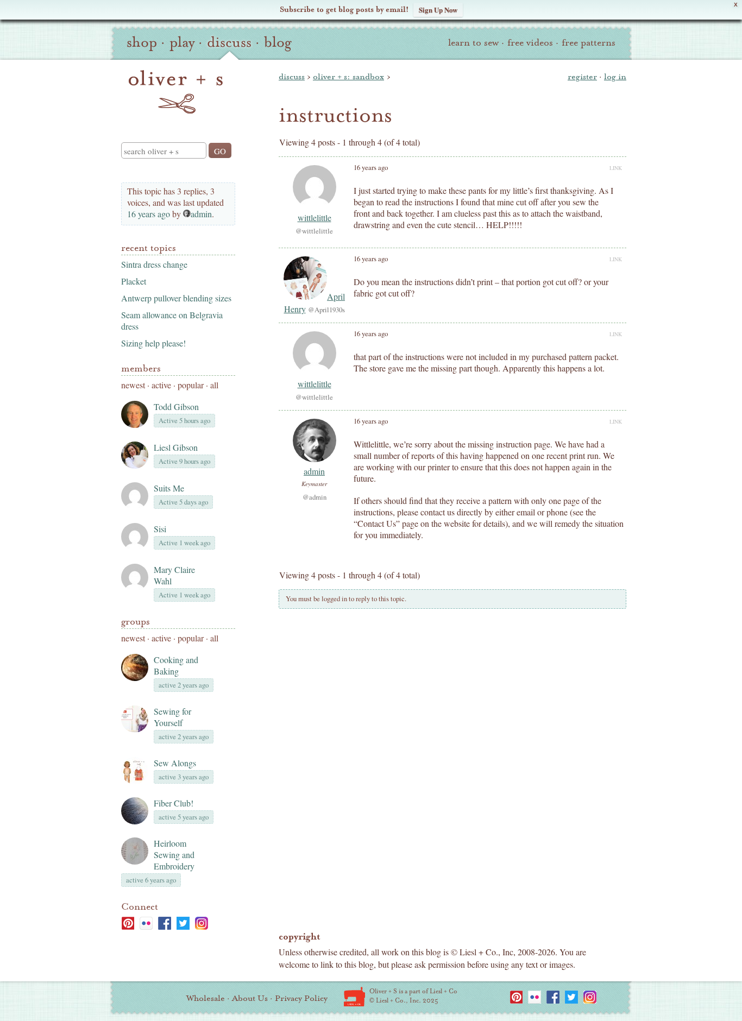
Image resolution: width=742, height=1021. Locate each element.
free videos (530, 42)
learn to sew (473, 42)
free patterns (588, 42)
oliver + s (176, 92)
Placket (133, 281)
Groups (135, 621)
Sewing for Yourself (172, 716)
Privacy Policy (301, 998)
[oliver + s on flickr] (146, 923)
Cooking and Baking (176, 665)
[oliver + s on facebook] (164, 923)
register (582, 76)
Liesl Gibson (176, 447)
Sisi (160, 528)
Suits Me (169, 488)
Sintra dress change (154, 264)
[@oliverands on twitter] (183, 923)
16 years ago (148, 213)
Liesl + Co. (354, 996)
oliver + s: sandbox (348, 76)
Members (141, 368)
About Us (250, 998)
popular (191, 384)
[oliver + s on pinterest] (127, 923)
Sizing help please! (153, 343)
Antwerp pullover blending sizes (176, 298)
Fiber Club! (173, 803)
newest (133, 384)
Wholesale (205, 998)
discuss (229, 42)
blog (278, 42)
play (181, 42)
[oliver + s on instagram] (201, 923)
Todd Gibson (176, 406)
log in (615, 76)
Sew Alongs (175, 762)
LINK (615, 168)
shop (142, 42)
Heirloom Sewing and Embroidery (174, 854)
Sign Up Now (438, 9)
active (161, 384)
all (214, 384)
